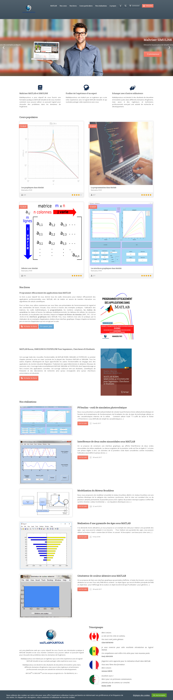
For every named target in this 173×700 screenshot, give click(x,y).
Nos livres (73, 6)
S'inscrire (149, 6)
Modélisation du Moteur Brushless (95, 490)
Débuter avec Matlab (29, 268)
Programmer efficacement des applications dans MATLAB (45, 293)
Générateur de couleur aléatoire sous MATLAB (101, 575)
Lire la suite (83, 423)
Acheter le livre (30, 326)
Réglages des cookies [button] (141, 695)
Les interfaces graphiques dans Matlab (106, 268)
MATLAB (53, 6)
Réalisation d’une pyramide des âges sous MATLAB (104, 523)
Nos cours (63, 6)
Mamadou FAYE (26, 190)
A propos (113, 6)
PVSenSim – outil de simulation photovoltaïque (102, 407)
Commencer (29, 54)
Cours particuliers (86, 6)
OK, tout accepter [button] (159, 695)
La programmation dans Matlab (103, 187)
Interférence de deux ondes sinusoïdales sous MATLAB (106, 441)
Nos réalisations (101, 6)
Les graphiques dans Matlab (32, 187)
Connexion (135, 6)
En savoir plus (46, 326)
